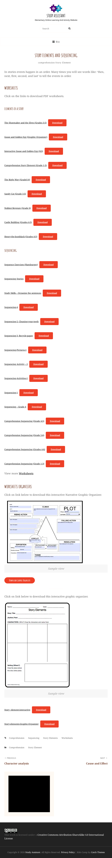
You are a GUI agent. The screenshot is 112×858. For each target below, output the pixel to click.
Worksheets (26, 473)
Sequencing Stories (13, 278)
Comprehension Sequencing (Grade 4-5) (24, 421)
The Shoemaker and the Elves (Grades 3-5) (25, 122)
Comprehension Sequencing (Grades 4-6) (24, 449)
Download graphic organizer (19, 580)
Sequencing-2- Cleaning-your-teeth (21, 321)
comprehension (46, 62)
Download (57, 122)
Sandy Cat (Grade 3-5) (15, 193)
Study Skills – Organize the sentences (22, 293)
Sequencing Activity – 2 (16, 364)
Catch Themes (98, 852)
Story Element (63, 62)
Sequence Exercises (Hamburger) (21, 264)
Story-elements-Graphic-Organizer (21, 724)
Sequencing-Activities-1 (16, 378)
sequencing (33, 738)
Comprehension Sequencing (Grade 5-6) (24, 435)
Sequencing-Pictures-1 (15, 350)
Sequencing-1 (11, 392)
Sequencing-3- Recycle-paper (18, 335)
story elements (50, 738)
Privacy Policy (68, 852)
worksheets (67, 738)
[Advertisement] (29, 794)
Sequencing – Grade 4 (15, 406)
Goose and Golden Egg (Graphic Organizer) (25, 137)
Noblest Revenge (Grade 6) (17, 208)
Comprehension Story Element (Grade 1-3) (25, 165)
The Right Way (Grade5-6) (17, 179)
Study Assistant (56, 15)
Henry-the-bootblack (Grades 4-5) (20, 236)
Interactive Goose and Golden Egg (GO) (23, 151)
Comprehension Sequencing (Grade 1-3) (24, 463)
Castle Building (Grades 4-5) (18, 222)
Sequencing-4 (11, 307)
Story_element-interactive (17, 709)
